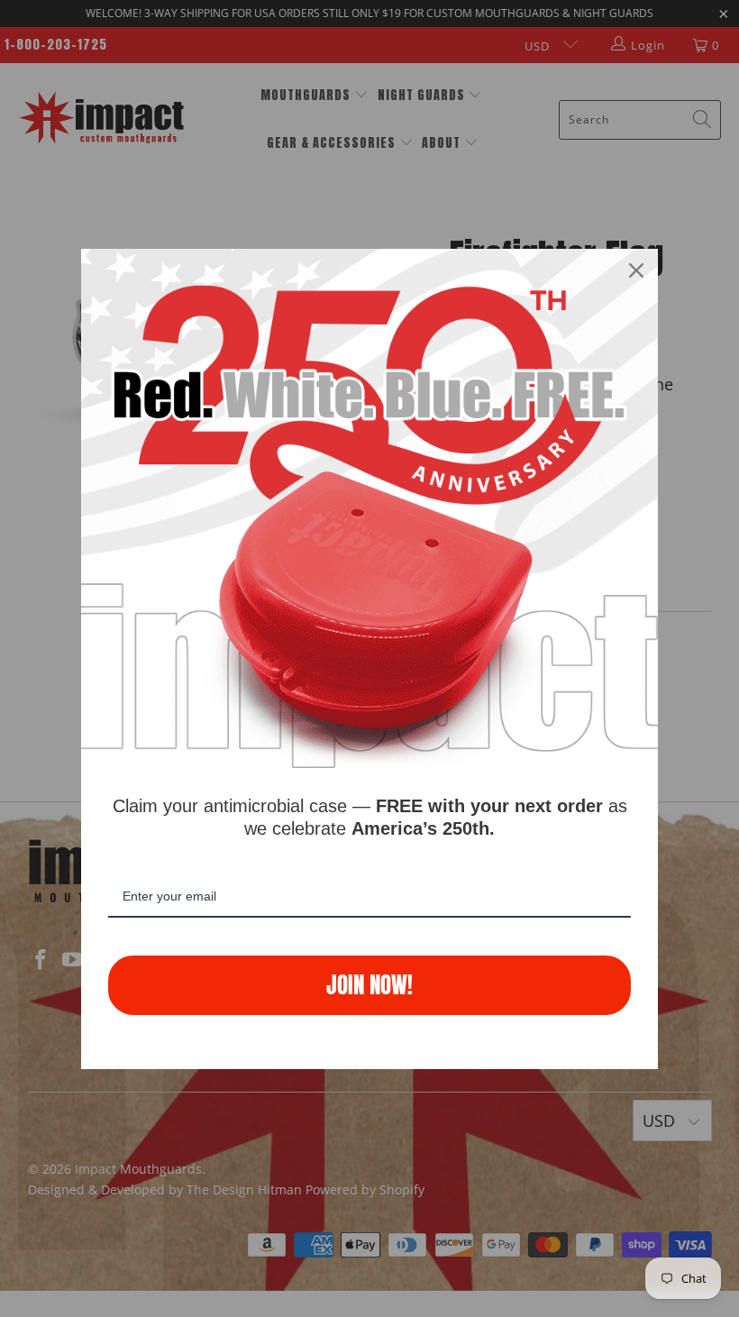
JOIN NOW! (369, 984)
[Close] (636, 270)
